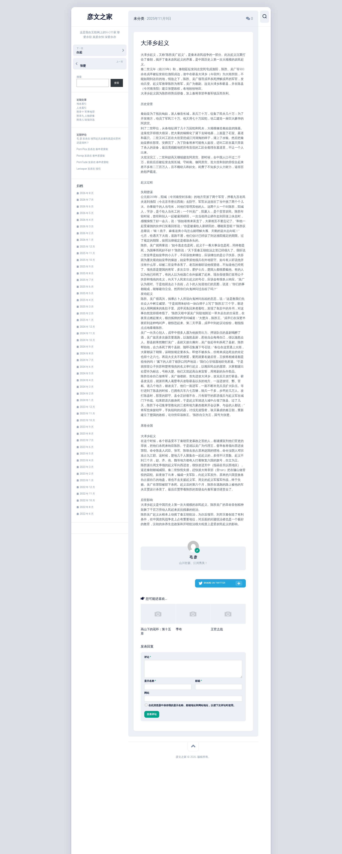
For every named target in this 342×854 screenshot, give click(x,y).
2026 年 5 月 (87, 213)
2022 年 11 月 (87, 493)
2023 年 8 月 (87, 433)
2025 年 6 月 (87, 286)
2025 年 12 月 (87, 246)
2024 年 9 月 (87, 346)
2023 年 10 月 (87, 420)
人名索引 (82, 107)
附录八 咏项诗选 (86, 119)
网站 (146, 692)
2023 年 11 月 (87, 413)
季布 (179, 629)
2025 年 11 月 (87, 253)
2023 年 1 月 (87, 480)
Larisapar (82, 168)
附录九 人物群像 (86, 115)
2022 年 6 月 (87, 513)
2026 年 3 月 (87, 226)
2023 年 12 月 (87, 406)
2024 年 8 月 (87, 353)
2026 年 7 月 (87, 199)
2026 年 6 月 (87, 206)
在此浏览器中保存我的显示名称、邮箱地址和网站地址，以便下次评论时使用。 (192, 705)
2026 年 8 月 (87, 193)
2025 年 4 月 (87, 300)
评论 (147, 657)
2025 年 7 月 (87, 279)
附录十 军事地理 (86, 111)
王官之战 (217, 629)
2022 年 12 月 (87, 487)
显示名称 (150, 680)
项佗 (98, 168)
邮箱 (198, 680)
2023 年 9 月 (87, 426)
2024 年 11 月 (87, 333)
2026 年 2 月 (87, 233)
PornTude (82, 162)
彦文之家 (99, 16)
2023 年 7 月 (87, 440)
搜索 (79, 76)
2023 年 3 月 (87, 466)
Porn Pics (82, 149)
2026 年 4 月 (87, 219)
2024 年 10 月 (87, 340)
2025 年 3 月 (87, 306)
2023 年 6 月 (87, 447)
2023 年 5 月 (87, 453)
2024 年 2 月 (87, 393)
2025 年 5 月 (87, 293)
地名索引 (82, 103)
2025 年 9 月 (87, 266)
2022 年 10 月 (87, 500)
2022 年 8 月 (87, 507)
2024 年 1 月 (87, 400)
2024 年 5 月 (87, 373)
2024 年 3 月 (87, 386)
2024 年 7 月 (87, 360)
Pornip (80, 155)
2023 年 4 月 (87, 460)
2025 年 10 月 (87, 259)
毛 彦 (79, 138)
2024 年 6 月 (87, 366)
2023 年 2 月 (87, 473)
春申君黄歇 (102, 149)
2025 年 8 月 (87, 273)
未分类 (139, 18)
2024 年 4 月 (87, 380)
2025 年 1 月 (87, 320)
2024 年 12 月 (87, 326)
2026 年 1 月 (87, 239)
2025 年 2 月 (87, 313)
